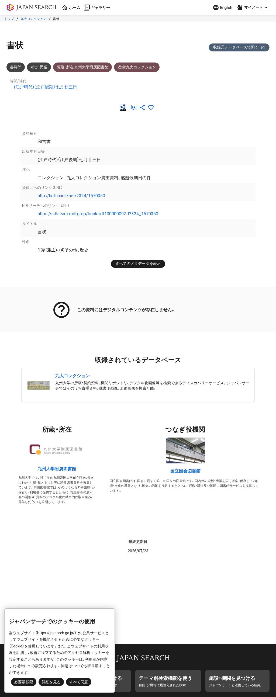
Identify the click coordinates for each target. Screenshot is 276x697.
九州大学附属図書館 (56, 468)
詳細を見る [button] (51, 682)
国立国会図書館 (185, 470)
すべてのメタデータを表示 (138, 263)
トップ (9, 19)
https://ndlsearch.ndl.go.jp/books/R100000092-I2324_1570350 (98, 213)
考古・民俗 (38, 67)
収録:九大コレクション (137, 67)
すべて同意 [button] (78, 682)
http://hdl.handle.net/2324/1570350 (71, 195)
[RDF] (124, 107)
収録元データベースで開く (235, 47)
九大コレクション (33, 19)
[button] (253, 7)
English (226, 7)
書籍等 (15, 67)
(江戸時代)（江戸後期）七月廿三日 (45, 86)
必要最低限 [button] (23, 682)
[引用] (134, 107)
